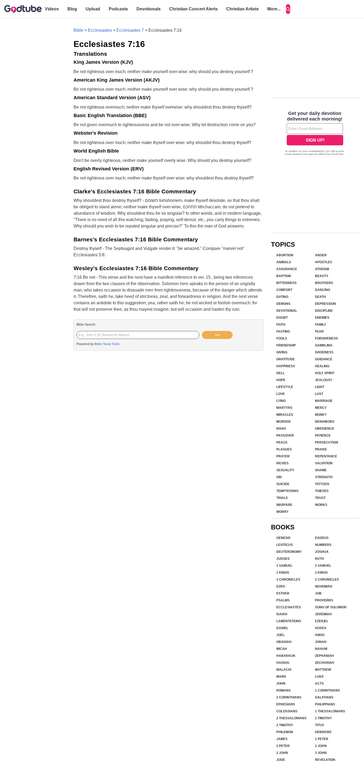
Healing (322, 366)
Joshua (322, 552)
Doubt (282, 317)
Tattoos (322, 484)
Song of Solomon (330, 607)
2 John (282, 753)
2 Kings (321, 572)
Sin (279, 477)
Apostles (323, 262)
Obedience (324, 428)
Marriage (324, 401)
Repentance (326, 456)
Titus (319, 725)
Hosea (320, 628)
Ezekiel (321, 621)
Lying (281, 401)
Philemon (284, 732)
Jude (280, 760)
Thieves (322, 491)
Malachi (283, 670)
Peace (282, 442)
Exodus (322, 538)
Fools (281, 338)
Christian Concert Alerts (193, 9)
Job (318, 593)
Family (320, 324)
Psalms (283, 600)
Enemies (322, 317)
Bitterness (286, 283)
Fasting (283, 331)
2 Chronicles (327, 579)
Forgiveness (326, 338)
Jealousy (323, 380)
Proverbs (324, 600)
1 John (321, 746)
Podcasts (118, 9)
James (282, 739)
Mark (281, 676)
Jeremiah (323, 614)
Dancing (322, 290)
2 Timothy (284, 725)
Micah (281, 649)
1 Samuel (284, 566)
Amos (320, 635)
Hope (280, 380)
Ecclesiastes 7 (130, 30)
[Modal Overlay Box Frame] (315, 134)
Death (320, 297)
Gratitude (285, 359)
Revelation (325, 760)
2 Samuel (323, 566)
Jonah (320, 642)
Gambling (323, 345)
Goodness (324, 352)
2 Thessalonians (291, 718)
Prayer (283, 456)
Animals (283, 262)
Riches (282, 463)
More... (274, 9)
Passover (285, 435)
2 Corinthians (288, 697)
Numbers (323, 545)
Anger (321, 255)
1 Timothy (323, 718)
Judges (283, 559)
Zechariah (324, 663)
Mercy (321, 408)
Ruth (319, 559)
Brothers (324, 283)
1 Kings (282, 572)
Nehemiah (323, 586)
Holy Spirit (324, 373)
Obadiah (284, 642)
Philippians (325, 704)
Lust (319, 394)
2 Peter (283, 746)
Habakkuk (286, 656)
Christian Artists (242, 9)
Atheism (322, 269)
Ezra (280, 586)
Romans (283, 690)
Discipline (324, 311)
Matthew (323, 670)
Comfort (284, 290)
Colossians (286, 711)
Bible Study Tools (107, 344)
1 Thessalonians (330, 711)
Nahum (321, 649)
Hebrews (323, 732)
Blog (72, 9)
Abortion (284, 255)
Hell (280, 373)
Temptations (287, 491)
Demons (283, 304)
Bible (78, 30)
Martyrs (284, 408)
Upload (93, 9)
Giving (281, 352)
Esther (282, 593)
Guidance (323, 359)
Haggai (282, 663)
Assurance (286, 269)
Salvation (324, 463)
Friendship (286, 345)
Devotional (286, 311)
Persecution (326, 442)
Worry (282, 512)
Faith (280, 324)
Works (321, 505)
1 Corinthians (327, 690)
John (280, 683)
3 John (321, 753)
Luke (319, 676)
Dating (282, 297)
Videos (52, 9)
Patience (323, 435)
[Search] (288, 9)
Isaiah (281, 614)
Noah (281, 428)
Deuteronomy (289, 552)
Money (321, 415)
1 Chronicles (288, 579)
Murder (283, 422)
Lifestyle (284, 387)
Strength (324, 477)
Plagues (284, 449)
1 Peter (321, 739)
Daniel (282, 628)
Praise (321, 449)
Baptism (283, 276)
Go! (217, 335)
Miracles (284, 415)
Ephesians (285, 704)
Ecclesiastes (100, 30)
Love (280, 394)
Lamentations (288, 621)
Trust (320, 498)
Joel (280, 635)
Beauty (321, 276)
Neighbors (324, 422)
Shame (321, 470)
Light (319, 387)
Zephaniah (324, 656)
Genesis (283, 538)
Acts (319, 683)
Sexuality (285, 470)
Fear (319, 331)
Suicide (282, 484)
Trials (282, 498)
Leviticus (284, 545)
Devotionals (148, 9)
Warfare (284, 505)
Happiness (285, 366)
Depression (325, 304)
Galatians (324, 697)
